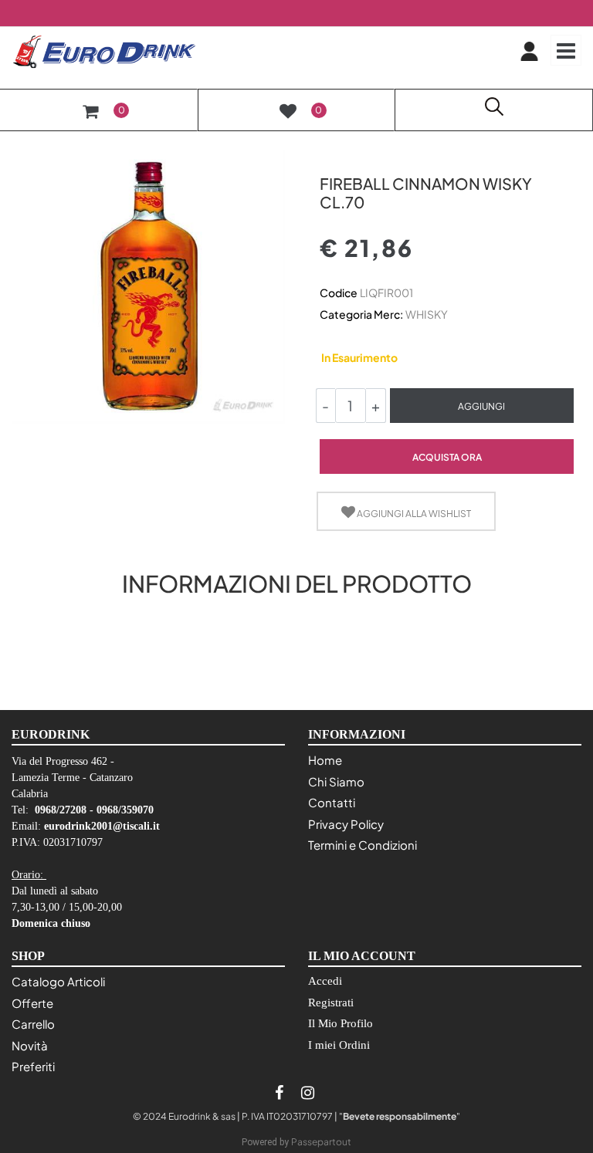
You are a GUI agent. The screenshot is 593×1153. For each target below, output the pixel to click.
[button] (148, 285)
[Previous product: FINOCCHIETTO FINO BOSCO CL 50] (328, 156)
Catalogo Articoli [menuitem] (58, 981)
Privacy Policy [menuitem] (346, 824)
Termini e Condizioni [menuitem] (362, 844)
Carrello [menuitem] (33, 1023)
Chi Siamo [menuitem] (336, 781)
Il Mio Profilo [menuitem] (340, 1023)
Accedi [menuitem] (325, 981)
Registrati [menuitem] (331, 1002)
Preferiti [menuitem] (33, 1066)
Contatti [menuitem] (331, 802)
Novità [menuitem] (30, 1045)
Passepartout (321, 1142)
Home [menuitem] (325, 759)
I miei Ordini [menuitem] (339, 1045)
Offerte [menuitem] (32, 1003)
